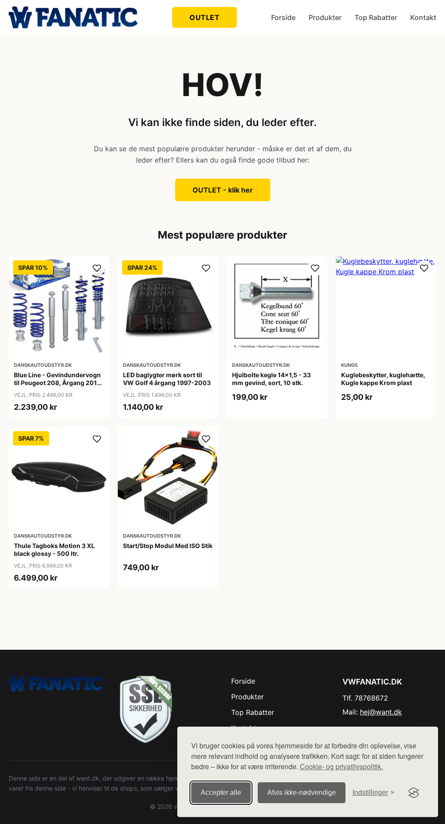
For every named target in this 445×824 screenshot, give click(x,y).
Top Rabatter (376, 17)
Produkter (325, 17)
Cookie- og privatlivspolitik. (341, 766)
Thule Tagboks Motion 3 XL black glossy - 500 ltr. (54, 549)
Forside (283, 17)
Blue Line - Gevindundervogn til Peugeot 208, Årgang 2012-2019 (59, 382)
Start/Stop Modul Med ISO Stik (168, 545)
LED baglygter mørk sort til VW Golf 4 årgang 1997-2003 (167, 378)
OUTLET (204, 17)
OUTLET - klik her (223, 190)
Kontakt (423, 17)
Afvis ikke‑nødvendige (301, 792)
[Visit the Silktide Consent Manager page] (413, 792)
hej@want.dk (381, 712)
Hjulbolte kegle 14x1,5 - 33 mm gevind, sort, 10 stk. (271, 378)
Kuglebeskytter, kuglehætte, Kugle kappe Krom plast (383, 378)
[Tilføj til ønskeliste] (97, 268)
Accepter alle (221, 792)
